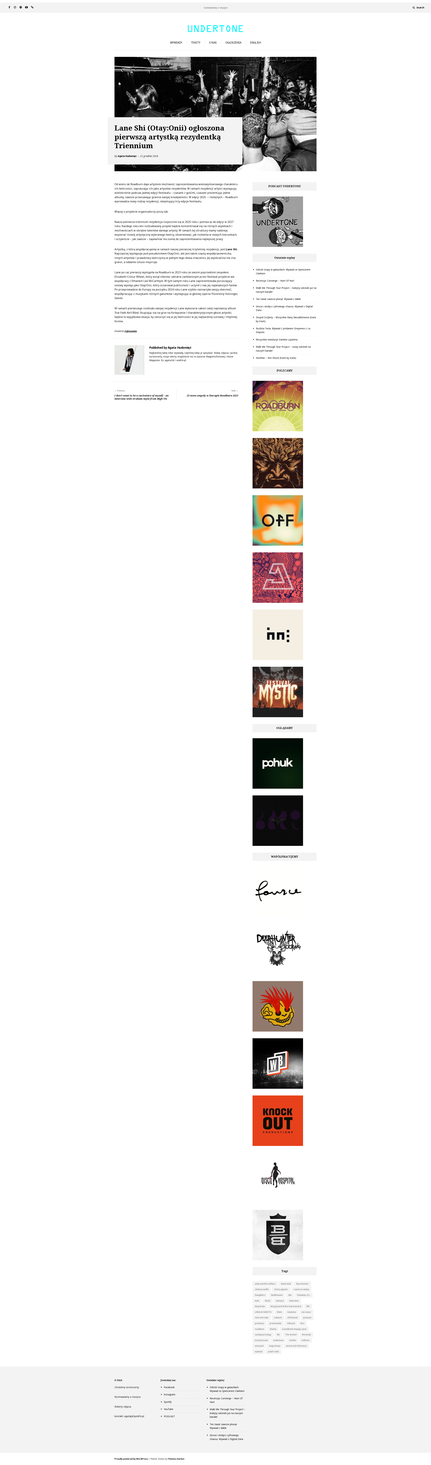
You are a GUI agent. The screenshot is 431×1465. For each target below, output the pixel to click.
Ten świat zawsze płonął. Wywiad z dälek (278, 299)
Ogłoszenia (130, 331)
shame (273, 1329)
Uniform (305, 1340)
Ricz (302, 1323)
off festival (292, 1317)
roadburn (259, 1329)
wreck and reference (296, 1345)
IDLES (267, 1300)
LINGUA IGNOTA (263, 1312)
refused (291, 1323)
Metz (279, 1312)
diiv (290, 1295)
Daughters (260, 1295)
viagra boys (274, 1345)
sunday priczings (263, 1334)
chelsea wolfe (262, 1289)
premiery (259, 1323)
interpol (280, 1300)
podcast (307, 1317)
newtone (291, 1312)
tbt (278, 1334)
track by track (261, 1340)
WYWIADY (176, 42)
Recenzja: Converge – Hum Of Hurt (275, 280)
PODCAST (169, 1416)
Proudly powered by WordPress (131, 1458)
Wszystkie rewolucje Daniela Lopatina (276, 339)
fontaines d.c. (303, 1295)
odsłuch (278, 1317)
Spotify (168, 1401)
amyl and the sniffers (265, 1283)
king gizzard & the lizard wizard (286, 1306)
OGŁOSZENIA (233, 42)
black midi (286, 1283)
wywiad (258, 1351)
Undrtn (292, 1340)
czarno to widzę (301, 1289)
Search (420, 7)
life (308, 1306)
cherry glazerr (281, 1289)
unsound (259, 1345)
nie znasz (306, 1312)
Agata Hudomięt (127, 156)
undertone (278, 1340)
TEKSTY (195, 42)
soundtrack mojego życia (294, 1329)
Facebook (169, 1387)
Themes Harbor (176, 1458)
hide (257, 1300)
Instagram (169, 1394)
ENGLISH (255, 42)
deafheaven (277, 1295)
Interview (294, 1300)
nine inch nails (262, 1317)
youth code (273, 1351)
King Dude (260, 1306)
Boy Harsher (302, 1283)
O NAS (213, 42)
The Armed (290, 1334)
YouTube (168, 1409)
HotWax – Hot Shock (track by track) (276, 357)
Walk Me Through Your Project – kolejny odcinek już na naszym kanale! (227, 1413)
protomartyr (275, 1323)
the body (306, 1334)
